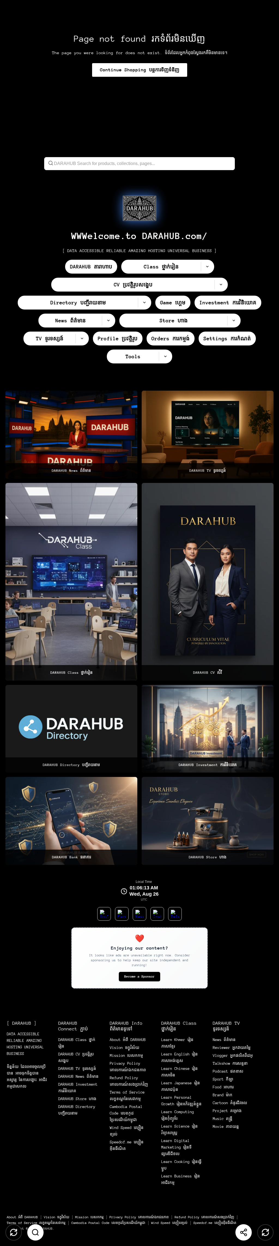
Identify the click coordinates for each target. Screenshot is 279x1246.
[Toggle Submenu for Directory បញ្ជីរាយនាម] (144, 302)
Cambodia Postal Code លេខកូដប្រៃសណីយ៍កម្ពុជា (126, 1113)
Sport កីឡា (223, 1079)
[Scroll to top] (13, 1232)
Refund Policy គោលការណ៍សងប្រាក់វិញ (204, 1217)
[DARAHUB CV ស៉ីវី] (208, 582)
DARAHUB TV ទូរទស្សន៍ (77, 1068)
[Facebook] (122, 914)
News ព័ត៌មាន (224, 1039)
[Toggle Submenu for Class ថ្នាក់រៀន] (207, 266)
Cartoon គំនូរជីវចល (230, 1103)
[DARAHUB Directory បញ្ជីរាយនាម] (71, 729)
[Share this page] (243, 1232)
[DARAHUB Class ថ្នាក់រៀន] (71, 582)
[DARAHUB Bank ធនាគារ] (71, 821)
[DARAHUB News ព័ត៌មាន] (71, 435)
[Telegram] (175, 914)
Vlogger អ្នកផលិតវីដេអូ (233, 1055)
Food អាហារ (223, 1087)
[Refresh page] (265, 1232)
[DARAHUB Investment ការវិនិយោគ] (208, 729)
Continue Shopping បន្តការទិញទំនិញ (139, 69)
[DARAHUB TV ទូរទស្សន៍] (208, 435)
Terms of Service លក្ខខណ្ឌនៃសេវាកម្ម (36, 1223)
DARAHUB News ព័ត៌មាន (78, 1076)
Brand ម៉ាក (222, 1095)
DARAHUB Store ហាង (77, 1099)
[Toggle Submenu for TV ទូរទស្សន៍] (82, 338)
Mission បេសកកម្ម (126, 1055)
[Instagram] (157, 914)
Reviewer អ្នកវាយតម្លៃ (232, 1047)
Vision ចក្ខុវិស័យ (124, 1047)
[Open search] (35, 1232)
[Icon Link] (139, 208)
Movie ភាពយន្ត (226, 1126)
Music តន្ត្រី (222, 1118)
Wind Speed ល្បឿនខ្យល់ (169, 1223)
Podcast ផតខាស (228, 1071)
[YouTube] (104, 914)
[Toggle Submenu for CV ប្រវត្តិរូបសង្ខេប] (221, 284)
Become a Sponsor (139, 976)
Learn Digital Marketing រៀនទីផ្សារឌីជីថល (176, 1147)
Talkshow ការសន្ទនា (230, 1063)
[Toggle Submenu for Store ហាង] (234, 320)
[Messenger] (139, 914)
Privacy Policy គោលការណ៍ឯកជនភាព (139, 1217)
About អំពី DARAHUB (128, 1039)
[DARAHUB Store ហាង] (208, 821)
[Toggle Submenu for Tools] (165, 356)
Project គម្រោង (227, 1111)
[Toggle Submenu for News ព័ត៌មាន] (108, 320)
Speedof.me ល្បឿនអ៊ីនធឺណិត (214, 1223)
